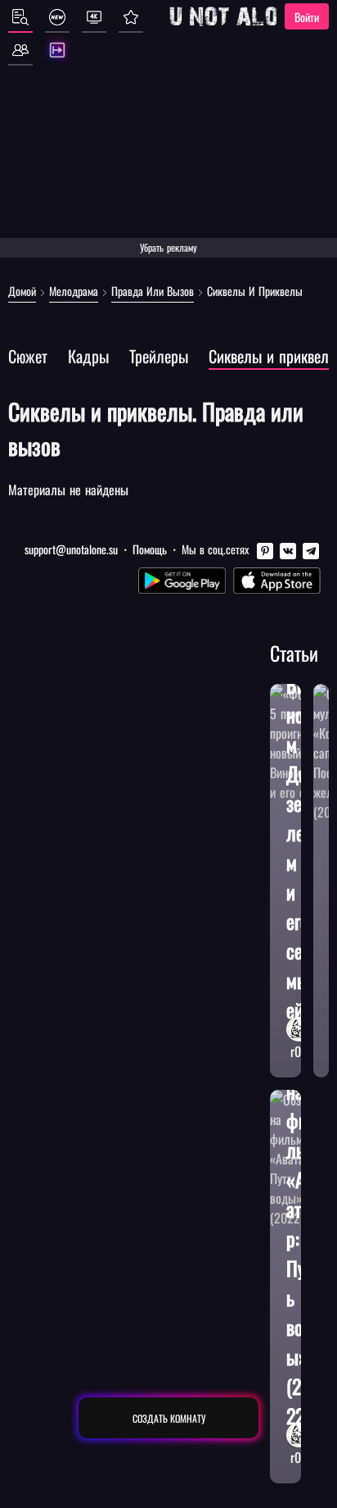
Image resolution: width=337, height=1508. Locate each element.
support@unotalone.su (71, 549)
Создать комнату (169, 1418)
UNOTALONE (236, 16)
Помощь (150, 549)
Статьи (294, 652)
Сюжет (27, 356)
